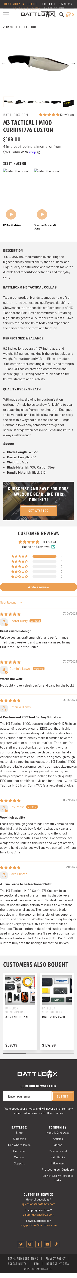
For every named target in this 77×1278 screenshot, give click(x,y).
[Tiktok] (56, 1244)
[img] (10, 614)
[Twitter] (21, 1244)
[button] (6, 14)
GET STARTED (38, 510)
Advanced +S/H (17, 1017)
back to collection (21, 27)
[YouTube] (47, 1244)
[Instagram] (30, 1244)
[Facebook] (38, 1244)
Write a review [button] (38, 587)
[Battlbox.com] (38, 14)
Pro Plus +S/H (53, 1017)
